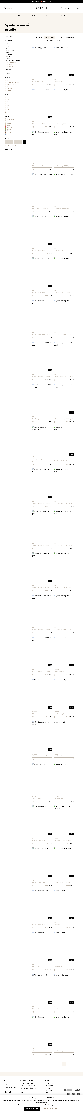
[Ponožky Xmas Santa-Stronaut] (64, 824)
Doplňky (8, 69)
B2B (47, 1093)
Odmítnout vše (50, 1109)
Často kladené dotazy (28, 1088)
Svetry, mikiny (10, 50)
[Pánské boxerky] (64, 909)
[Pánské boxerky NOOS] (42, 108)
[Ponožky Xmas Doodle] (42, 824)
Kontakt (49, 1090)
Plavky (8, 58)
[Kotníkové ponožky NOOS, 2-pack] (64, 361)
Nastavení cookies (60, 1105)
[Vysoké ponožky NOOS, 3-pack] (64, 319)
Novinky (8, 73)
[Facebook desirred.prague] (6, 1092)
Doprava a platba (27, 1083)
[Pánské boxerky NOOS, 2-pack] (42, 150)
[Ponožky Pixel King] (64, 656)
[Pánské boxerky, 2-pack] (64, 1035)
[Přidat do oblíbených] (33, 85)
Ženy (18, 16)
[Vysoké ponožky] (64, 740)
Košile (8, 48)
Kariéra (48, 1088)
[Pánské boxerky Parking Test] (64, 867)
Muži (33, 16)
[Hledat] (5, 8)
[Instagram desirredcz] (10, 1092)
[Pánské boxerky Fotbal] (42, 909)
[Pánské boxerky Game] (64, 698)
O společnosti (50, 1083)
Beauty (63, 16)
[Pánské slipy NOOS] (42, 66)
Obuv (7, 71)
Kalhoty (8, 56)
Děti (48, 16)
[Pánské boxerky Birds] (42, 867)
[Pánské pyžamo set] (42, 993)
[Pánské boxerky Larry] (42, 698)
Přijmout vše (32, 1109)
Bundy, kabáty (10, 54)
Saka (7, 52)
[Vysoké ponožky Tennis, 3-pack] (64, 445)
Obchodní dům (51, 1086)
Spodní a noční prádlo (13, 60)
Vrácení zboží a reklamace (29, 1086)
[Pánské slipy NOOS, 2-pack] (42, 192)
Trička (8, 46)
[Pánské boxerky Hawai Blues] (42, 740)
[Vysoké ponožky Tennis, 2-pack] (42, 529)
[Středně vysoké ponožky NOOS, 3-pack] (42, 445)
